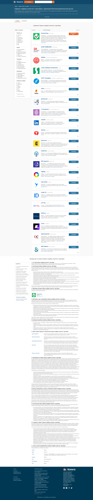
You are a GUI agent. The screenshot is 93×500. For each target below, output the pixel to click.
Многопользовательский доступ (22, 53)
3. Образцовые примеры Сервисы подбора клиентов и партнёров (21, 272)
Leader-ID (43, 192)
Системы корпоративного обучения (40, 485)
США (32, 459)
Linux (18, 85)
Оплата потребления (21, 67)
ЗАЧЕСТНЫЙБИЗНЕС (46, 47)
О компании (15, 470)
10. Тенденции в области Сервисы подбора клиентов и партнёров (21, 291)
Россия (33, 454)
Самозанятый (20, 37)
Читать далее (47, 16)
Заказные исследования (17, 480)
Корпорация (20, 39)
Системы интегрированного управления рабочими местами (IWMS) (41, 479)
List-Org (43, 202)
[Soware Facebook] (69, 488)
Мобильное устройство (21, 73)
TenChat (43, 130)
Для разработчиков (16, 478)
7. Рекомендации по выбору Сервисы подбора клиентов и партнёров (22, 282)
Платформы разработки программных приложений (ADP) (41, 475)
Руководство (24, 20)
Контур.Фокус (44, 33)
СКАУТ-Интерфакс (46, 78)
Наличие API (20, 55)
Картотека (43, 140)
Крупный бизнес (20, 41)
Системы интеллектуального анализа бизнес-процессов (41, 471)
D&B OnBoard (44, 246)
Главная (16, 6)
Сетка (42, 223)
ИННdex (43, 57)
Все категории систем (38, 493)
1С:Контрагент (45, 109)
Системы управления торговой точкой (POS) (41, 490)
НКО (18, 44)
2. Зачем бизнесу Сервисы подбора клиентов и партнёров (21, 269)
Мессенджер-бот (20, 91)
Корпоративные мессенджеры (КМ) (40, 484)
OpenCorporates (45, 234)
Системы (17, 20)
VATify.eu (43, 213)
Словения (33, 457)
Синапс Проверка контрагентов (49, 67)
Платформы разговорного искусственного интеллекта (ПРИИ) (42, 483)
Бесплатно (19, 50)
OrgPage (43, 171)
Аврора (19, 90)
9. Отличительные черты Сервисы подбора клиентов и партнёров (21, 288)
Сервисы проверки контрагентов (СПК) (41, 473)
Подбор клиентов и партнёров (24, 6)
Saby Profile (44, 182)
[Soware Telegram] (64, 488)
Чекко (42, 88)
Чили (32, 463)
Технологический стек (17, 473)
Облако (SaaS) (20, 74)
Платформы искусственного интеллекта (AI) (41, 488)
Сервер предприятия (21, 75)
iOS (18, 88)
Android (19, 86)
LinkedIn (43, 119)
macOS (19, 82)
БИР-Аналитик (45, 161)
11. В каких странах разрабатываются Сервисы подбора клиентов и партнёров (22, 293)
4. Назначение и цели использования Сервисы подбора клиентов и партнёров (22, 274)
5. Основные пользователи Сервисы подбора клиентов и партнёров (21, 277)
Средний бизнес (20, 38)
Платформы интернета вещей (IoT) (40, 480)
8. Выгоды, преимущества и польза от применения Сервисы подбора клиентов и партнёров (22, 285)
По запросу (19, 63)
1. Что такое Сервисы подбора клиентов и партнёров (22, 267)
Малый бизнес (20, 42)
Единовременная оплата (22, 62)
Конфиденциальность (17, 472)
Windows (19, 87)
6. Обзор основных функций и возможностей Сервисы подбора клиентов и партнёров (21, 279)
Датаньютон (44, 99)
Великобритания (34, 461)
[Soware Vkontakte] (66, 488)
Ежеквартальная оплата (22, 68)
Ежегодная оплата (21, 64)
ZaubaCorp (44, 150)
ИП (18, 43)
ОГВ (18, 36)
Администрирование (21, 49)
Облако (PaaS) (20, 76)
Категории (29, 1)
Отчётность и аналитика (22, 56)
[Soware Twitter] (71, 488)
